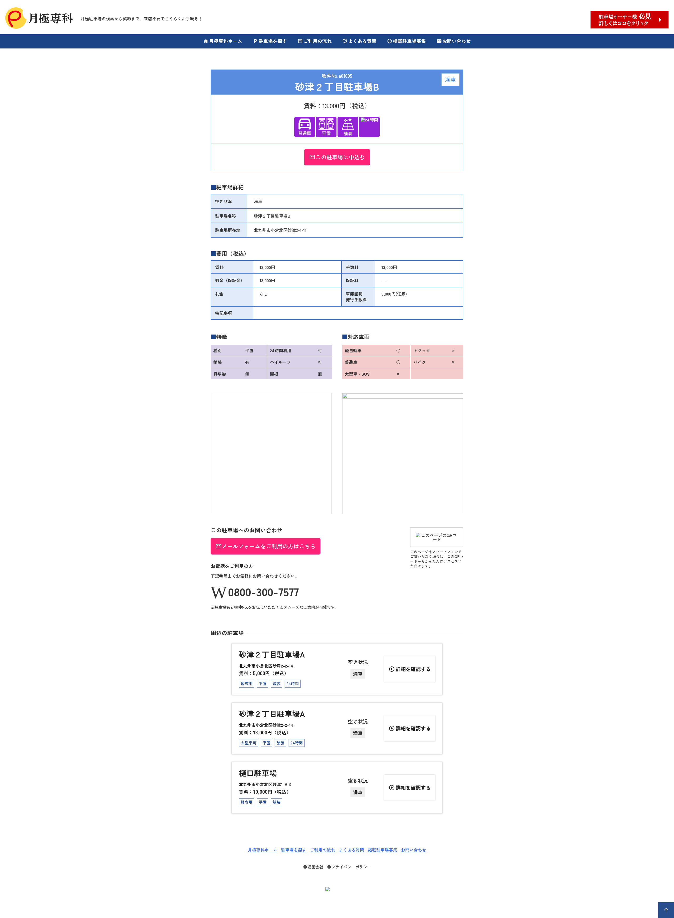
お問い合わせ (454, 41)
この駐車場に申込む (337, 157)
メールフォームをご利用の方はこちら (265, 546)
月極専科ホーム (222, 41)
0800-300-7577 (263, 591)
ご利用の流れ (315, 41)
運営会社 (313, 867)
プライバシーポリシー (349, 867)
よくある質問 (359, 41)
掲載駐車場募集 (406, 41)
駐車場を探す (270, 41)
